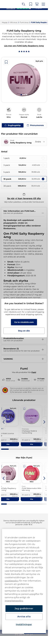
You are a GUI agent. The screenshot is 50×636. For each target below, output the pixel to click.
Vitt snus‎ (13, 22)
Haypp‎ (5, 22)
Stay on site (24, 331)
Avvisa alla (24, 616)
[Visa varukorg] (36, 4)
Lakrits (39, 117)
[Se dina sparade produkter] (30, 4)
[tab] (21, 94)
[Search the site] (23, 4)
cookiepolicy (12, 580)
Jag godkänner (24, 608)
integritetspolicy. (14, 600)
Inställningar (24, 624)
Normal (24, 117)
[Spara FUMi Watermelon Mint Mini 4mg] (24, 466)
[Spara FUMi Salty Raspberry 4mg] (6, 62)
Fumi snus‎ (24, 22)
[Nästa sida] (44, 422)
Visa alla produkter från (24, 372)
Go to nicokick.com (24, 322)
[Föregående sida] (3, 422)
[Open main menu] (43, 4)
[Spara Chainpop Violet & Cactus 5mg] (24, 409)
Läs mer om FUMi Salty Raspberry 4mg (24, 45)
